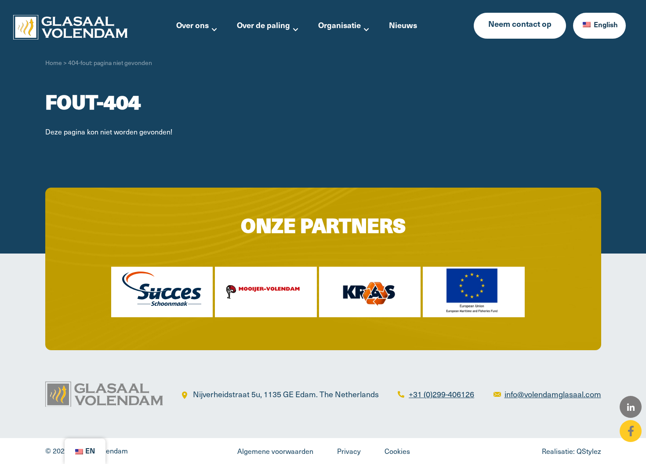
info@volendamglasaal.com (552, 394)
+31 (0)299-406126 (441, 394)
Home (53, 62)
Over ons (192, 26)
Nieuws (403, 26)
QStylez (589, 451)
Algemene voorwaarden (275, 451)
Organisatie (339, 26)
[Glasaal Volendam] (70, 26)
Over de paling (263, 26)
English (605, 25)
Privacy (349, 451)
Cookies (397, 451)
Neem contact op (520, 25)
